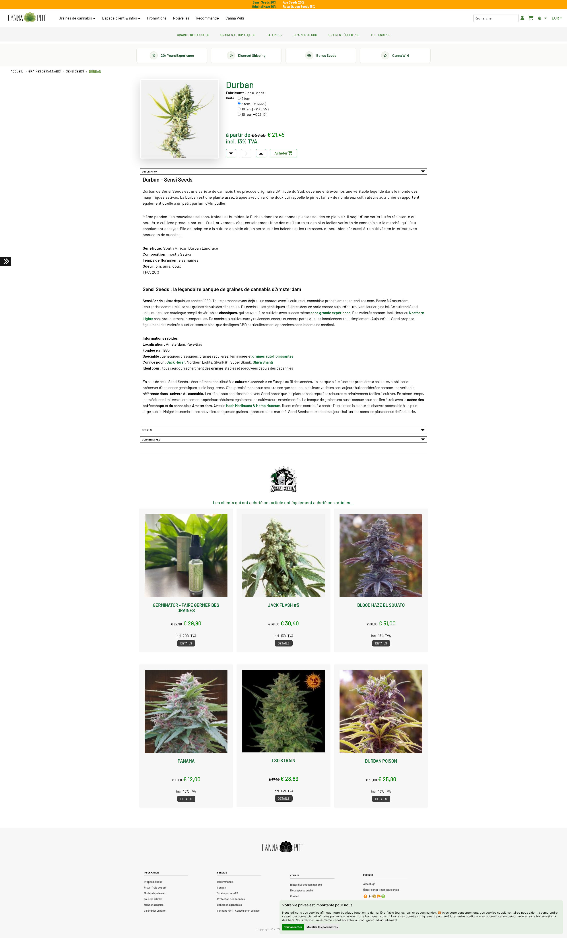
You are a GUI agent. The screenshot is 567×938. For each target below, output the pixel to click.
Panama (186, 761)
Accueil (17, 71)
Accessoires (380, 34)
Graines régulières (343, 34)
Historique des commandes (306, 884)
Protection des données (231, 899)
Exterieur (274, 34)
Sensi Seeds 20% (265, 2)
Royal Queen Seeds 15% (299, 6)
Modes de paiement (155, 893)
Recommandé (207, 18)
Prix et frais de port (155, 887)
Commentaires (151, 439)
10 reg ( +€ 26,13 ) (254, 114)
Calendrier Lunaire (154, 910)
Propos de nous (153, 881)
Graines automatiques (237, 34)
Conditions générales (229, 904)
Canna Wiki (234, 18)
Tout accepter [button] (293, 927)
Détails (147, 429)
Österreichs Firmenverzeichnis (381, 889)
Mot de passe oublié (301, 890)
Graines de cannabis (193, 34)
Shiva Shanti (263, 362)
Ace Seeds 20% (293, 2)
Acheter (281, 153)
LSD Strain (283, 760)
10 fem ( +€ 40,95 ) (255, 109)
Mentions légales (153, 904)
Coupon (221, 887)
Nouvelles (181, 18)
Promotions (156, 18)
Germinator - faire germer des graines (186, 607)
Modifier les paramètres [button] (322, 927)
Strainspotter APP (227, 893)
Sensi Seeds (75, 71)
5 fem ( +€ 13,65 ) (254, 104)
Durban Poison (381, 761)
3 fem (246, 98)
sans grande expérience (330, 312)
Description (150, 171)
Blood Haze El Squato (381, 605)
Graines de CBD (305, 34)
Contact (294, 896)
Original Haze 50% (264, 6)
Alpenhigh (369, 884)
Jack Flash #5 (283, 605)
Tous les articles (153, 899)
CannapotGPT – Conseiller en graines (238, 910)
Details (186, 643)
